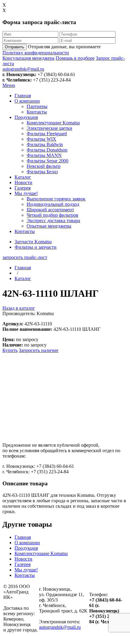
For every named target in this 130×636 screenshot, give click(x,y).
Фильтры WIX (41, 139)
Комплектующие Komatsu (53, 122)
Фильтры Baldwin (45, 144)
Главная (23, 95)
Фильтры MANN (44, 155)
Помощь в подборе (75, 58)
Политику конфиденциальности (35, 52)
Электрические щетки (49, 128)
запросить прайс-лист (24, 257)
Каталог (23, 177)
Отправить (14, 47)
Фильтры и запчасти (36, 247)
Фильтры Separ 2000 (47, 160)
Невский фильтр (43, 166)
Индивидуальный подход (53, 204)
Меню (8, 85)
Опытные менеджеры (49, 226)
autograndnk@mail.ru (23, 69)
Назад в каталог (18, 308)
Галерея (23, 187)
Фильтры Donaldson (47, 149)
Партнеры (37, 106)
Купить (10, 350)
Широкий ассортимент (50, 209)
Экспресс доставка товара (53, 220)
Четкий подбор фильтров (52, 215)
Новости (23, 182)
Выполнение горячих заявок (56, 198)
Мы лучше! (26, 193)
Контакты (37, 111)
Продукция (26, 117)
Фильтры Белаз (42, 171)
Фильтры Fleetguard (47, 133)
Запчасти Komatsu (33, 241)
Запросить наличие (38, 350)
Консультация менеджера (28, 58)
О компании (27, 101)
